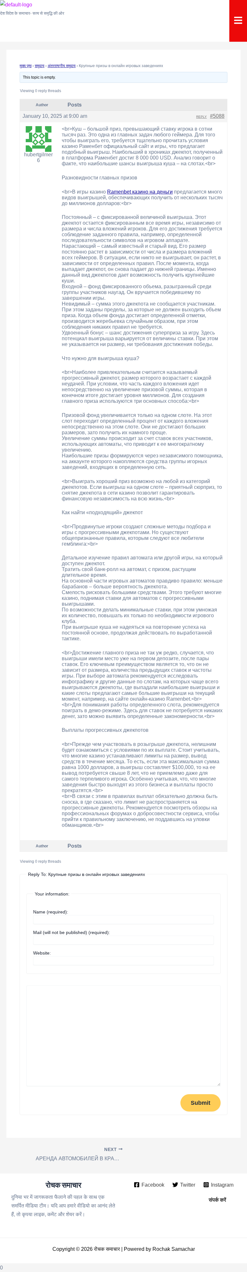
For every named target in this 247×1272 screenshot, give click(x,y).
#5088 (217, 116)
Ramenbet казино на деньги (140, 192)
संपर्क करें (217, 1200)
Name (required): (50, 911)
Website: (42, 953)
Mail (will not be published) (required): (71, 932)
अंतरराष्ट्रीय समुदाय (62, 66)
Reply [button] (201, 116)
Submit (200, 1102)
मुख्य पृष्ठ (26, 66)
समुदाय (39, 66)
